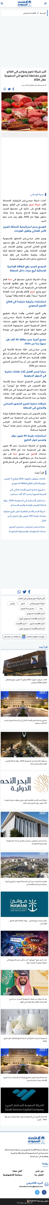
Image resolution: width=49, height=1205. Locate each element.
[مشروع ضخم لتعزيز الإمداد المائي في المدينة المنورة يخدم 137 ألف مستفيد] (24, 703)
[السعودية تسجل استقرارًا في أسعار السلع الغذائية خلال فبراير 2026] (24, 1021)
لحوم (31, 204)
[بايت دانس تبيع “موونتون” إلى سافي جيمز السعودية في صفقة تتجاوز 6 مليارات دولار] (24, 943)
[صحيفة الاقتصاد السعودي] (24, 3)
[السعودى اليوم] (36, 1139)
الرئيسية (43, 13)
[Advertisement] (24, 42)
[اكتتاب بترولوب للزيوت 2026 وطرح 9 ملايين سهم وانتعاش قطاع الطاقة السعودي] (24, 663)
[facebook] (13, 89)
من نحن (39, 1171)
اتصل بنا (39, 1174)
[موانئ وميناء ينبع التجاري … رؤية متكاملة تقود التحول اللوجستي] (24, 904)
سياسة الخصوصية (12, 1174)
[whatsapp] (5, 89)
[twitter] (9, 89)
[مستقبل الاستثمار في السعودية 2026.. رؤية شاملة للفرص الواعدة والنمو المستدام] (24, 744)
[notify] (45, 3)
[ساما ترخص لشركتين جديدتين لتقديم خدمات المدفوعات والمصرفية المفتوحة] (24, 824)
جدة (10, 279)
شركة (37, 204)
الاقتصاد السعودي (29, 13)
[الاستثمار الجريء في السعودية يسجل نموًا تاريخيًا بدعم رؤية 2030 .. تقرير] (24, 1100)
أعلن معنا (17, 1171)
